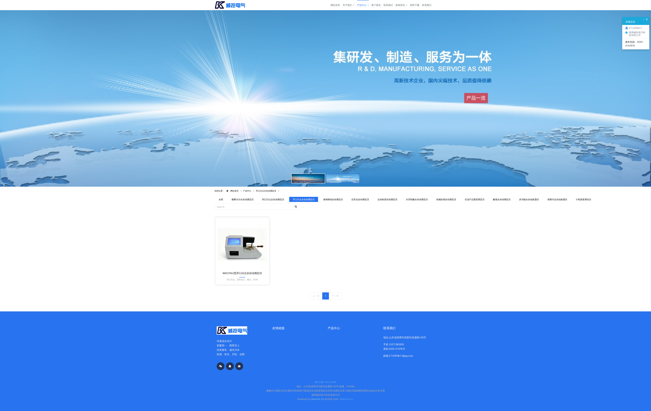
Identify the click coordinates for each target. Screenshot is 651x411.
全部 (221, 199)
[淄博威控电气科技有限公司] (229, 5)
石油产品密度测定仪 (475, 199)
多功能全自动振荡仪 (529, 199)
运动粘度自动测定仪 (387, 199)
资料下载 (414, 5)
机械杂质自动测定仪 (446, 199)
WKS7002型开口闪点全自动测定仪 (242, 273)
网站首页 (335, 5)
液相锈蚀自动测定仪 (333, 199)
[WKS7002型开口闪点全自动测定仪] (242, 244)
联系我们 (388, 5)
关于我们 (347, 5)
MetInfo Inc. (347, 399)
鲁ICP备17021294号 (325, 382)
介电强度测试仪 (583, 199)
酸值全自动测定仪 (502, 199)
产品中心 (362, 5)
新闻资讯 (400, 5)
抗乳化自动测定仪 (360, 199)
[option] (325, 98)
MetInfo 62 (317, 399)
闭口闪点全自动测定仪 (273, 199)
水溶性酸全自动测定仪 (417, 199)
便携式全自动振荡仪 (557, 199)
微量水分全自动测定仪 (243, 199)
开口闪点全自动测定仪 (266, 190)
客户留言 (376, 5)
